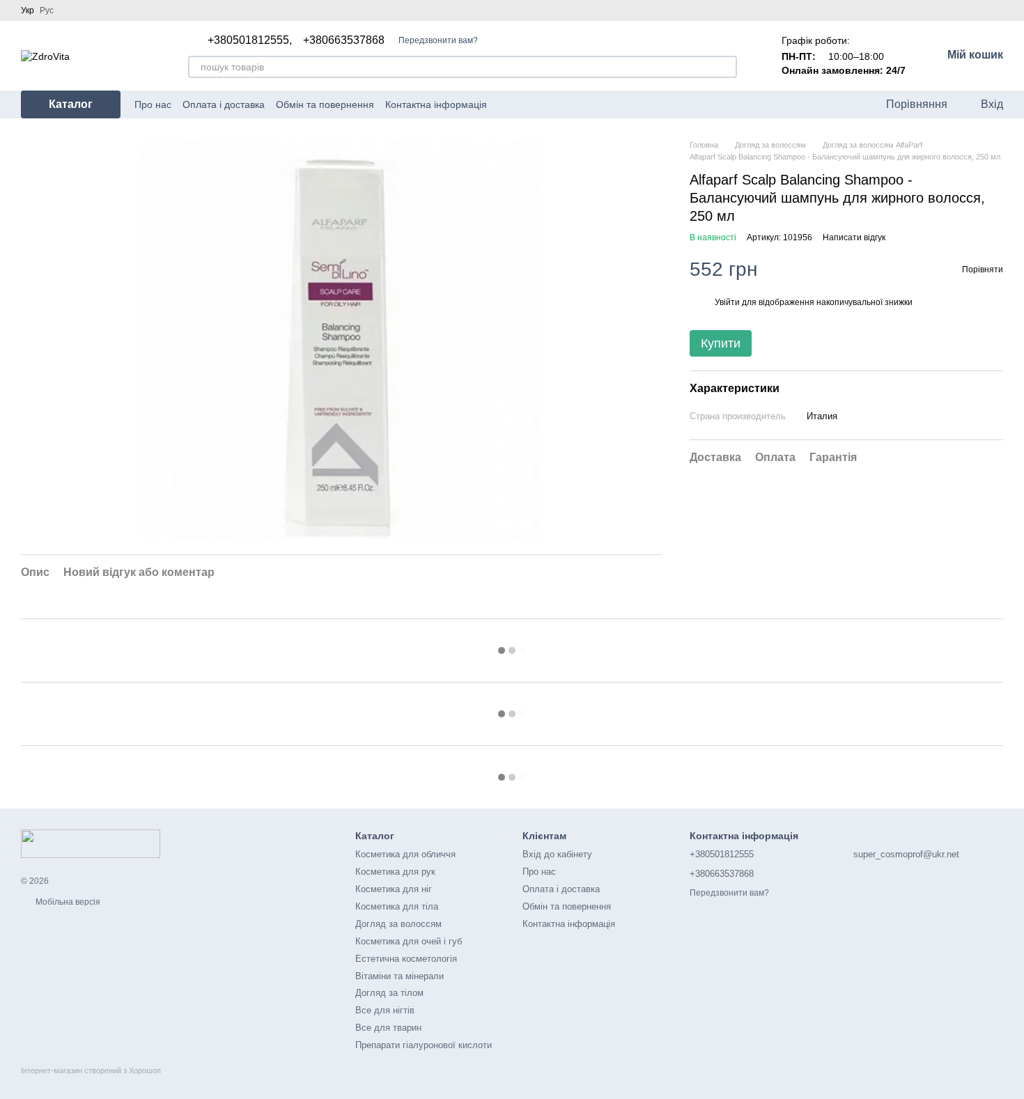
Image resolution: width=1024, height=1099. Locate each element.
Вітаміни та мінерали (399, 976)
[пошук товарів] (726, 67)
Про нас (152, 104)
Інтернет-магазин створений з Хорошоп (91, 1070)
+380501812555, (250, 40)
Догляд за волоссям (398, 924)
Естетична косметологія (406, 958)
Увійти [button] (727, 302)
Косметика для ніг (393, 889)
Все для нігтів (384, 1010)
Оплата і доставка (224, 104)
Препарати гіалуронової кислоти (423, 1045)
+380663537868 (344, 40)
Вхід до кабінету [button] (557, 854)
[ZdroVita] (90, 843)
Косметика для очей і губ (408, 941)
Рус (47, 10)
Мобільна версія (66, 902)
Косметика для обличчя (405, 854)
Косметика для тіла (396, 906)
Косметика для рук (395, 871)
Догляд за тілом (389, 993)
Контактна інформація (436, 104)
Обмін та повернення (325, 104)
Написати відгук (854, 237)
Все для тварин (388, 1027)
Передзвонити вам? (438, 40)
